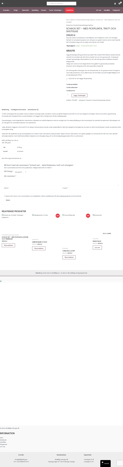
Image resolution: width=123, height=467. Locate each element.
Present (43, 10)
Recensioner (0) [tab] (33, 110)
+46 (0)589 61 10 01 (22, 462)
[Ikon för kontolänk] (115, 3)
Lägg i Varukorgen (79, 95)
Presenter (69, 25)
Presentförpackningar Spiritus (85, 20)
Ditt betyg (8, 171)
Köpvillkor (107, 10)
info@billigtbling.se (21, 459)
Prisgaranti (116, 10)
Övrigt (16, 10)
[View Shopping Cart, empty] (119, 3)
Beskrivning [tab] (5, 110)
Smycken (6, 10)
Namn (6, 188)
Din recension (10, 176)
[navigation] (105, 463)
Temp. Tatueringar (55, 10)
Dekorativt (25, 10)
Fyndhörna (69, 10)
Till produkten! (8, 245)
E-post (65, 188)
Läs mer (97, 248)
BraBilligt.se (56, 273)
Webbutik (3, 440)
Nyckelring (35, 10)
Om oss (98, 10)
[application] (10, 10)
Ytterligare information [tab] (18, 110)
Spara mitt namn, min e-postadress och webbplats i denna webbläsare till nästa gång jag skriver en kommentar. (43, 196)
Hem (67, 20)
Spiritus (72, 20)
